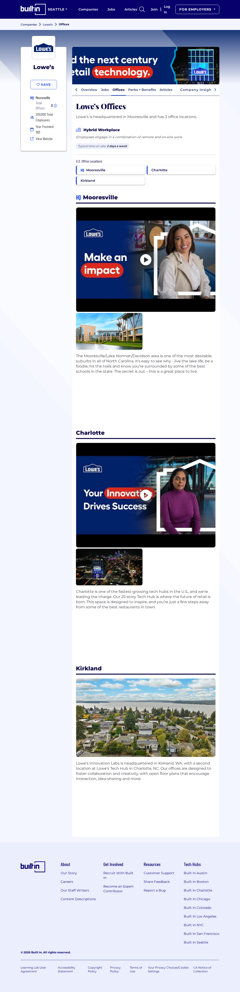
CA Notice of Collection (202, 969)
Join (154, 9)
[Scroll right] (215, 90)
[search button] (142, 9)
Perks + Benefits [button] (142, 90)
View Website (44, 138)
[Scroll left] (76, 90)
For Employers (196, 9)
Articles (130, 9)
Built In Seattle (196, 942)
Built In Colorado (197, 908)
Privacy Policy (115, 969)
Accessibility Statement (66, 969)
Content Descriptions (78, 899)
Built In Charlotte (198, 890)
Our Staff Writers (75, 890)
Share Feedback (157, 882)
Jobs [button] (105, 90)
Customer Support (159, 873)
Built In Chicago (197, 899)
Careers (67, 882)
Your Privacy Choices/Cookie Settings (168, 969)
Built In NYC (194, 925)
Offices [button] (118, 90)
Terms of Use (136, 969)
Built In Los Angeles (200, 916)
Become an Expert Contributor (118, 888)
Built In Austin (195, 873)
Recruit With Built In (118, 875)
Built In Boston (196, 882)
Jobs (111, 9)
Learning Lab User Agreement (33, 969)
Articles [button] (166, 90)
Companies (88, 9)
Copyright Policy (95, 969)
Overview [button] (89, 90)
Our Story (69, 873)
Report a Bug (155, 890)
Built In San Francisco (201, 934)
